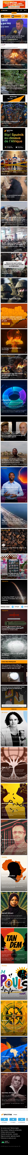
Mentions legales (15, 1128)
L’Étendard (14, 1054)
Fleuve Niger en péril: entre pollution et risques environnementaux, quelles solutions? (13, 959)
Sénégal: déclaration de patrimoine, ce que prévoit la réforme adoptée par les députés (14, 1064)
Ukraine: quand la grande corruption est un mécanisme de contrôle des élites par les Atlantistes (12, 738)
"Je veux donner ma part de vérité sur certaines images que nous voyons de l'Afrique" (13, 995)
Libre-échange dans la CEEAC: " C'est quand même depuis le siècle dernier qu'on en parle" (14, 778)
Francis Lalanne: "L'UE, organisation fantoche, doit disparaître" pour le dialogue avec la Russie (13, 991)
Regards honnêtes (14, 873)
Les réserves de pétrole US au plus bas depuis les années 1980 (14, 403)
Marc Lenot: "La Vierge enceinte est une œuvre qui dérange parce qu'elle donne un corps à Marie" (14, 1100)
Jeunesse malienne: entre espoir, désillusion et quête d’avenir (13, 955)
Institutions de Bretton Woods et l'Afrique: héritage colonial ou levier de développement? (14, 879)
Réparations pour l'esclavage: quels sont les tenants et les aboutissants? (12, 887)
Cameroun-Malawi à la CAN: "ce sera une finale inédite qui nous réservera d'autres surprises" (13, 770)
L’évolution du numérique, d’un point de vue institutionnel (12, 733)
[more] (26, 42)
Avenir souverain (14, 801)
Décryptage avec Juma (14, 485)
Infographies (14, 397)
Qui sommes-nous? (5, 1128)
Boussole (14, 1018)
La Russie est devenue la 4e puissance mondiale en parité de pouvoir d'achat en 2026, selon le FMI (14, 411)
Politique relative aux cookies (8, 1132)
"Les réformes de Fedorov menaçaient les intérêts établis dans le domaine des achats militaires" (14, 850)
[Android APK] (5, 1142)
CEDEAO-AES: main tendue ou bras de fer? (12, 915)
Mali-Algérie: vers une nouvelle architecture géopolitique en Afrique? (12, 951)
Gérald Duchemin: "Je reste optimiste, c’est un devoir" (13, 1104)
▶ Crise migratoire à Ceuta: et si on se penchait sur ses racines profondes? (14, 490)
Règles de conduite (5, 1136)
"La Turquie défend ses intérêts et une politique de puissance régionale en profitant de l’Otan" (14, 846)
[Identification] (18, 10)
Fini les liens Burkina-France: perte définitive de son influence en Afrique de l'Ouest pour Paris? (13, 494)
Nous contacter (4, 1130)
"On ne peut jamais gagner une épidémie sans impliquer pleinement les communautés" (13, 1027)
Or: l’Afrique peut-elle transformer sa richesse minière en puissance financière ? (13, 810)
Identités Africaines (14, 1090)
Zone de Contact (6, 530)
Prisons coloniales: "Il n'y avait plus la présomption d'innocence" (14, 919)
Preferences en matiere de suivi (8, 1138)
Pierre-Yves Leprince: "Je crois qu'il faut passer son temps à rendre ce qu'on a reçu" (14, 1096)
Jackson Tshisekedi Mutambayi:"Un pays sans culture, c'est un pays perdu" (12, 1023)
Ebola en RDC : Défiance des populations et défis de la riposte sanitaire (13, 923)
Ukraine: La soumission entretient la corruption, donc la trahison (13, 742)
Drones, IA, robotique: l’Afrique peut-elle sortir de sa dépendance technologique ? (14, 806)
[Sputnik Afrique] (4, 11)
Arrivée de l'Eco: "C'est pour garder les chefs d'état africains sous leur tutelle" (14, 774)
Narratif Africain (14, 909)
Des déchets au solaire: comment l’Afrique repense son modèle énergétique (14, 814)
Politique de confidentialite (15, 1130)
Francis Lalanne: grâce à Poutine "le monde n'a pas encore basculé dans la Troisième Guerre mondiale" (14, 987)
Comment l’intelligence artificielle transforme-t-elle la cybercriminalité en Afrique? (13, 1059)
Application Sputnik (15, 1136)
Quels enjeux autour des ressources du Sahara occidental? (13, 842)
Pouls (14, 982)
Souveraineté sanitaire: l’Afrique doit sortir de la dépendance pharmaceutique (13, 883)
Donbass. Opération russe (14, 290)
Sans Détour (6, 730)
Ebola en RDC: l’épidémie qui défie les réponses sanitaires (13, 1031)
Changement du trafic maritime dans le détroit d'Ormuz (13, 407)
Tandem (14, 946)
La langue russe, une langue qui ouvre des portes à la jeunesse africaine (14, 1067)
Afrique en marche (14, 837)
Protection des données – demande (9, 1134)
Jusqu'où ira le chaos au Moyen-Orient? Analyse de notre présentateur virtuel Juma (14, 498)
